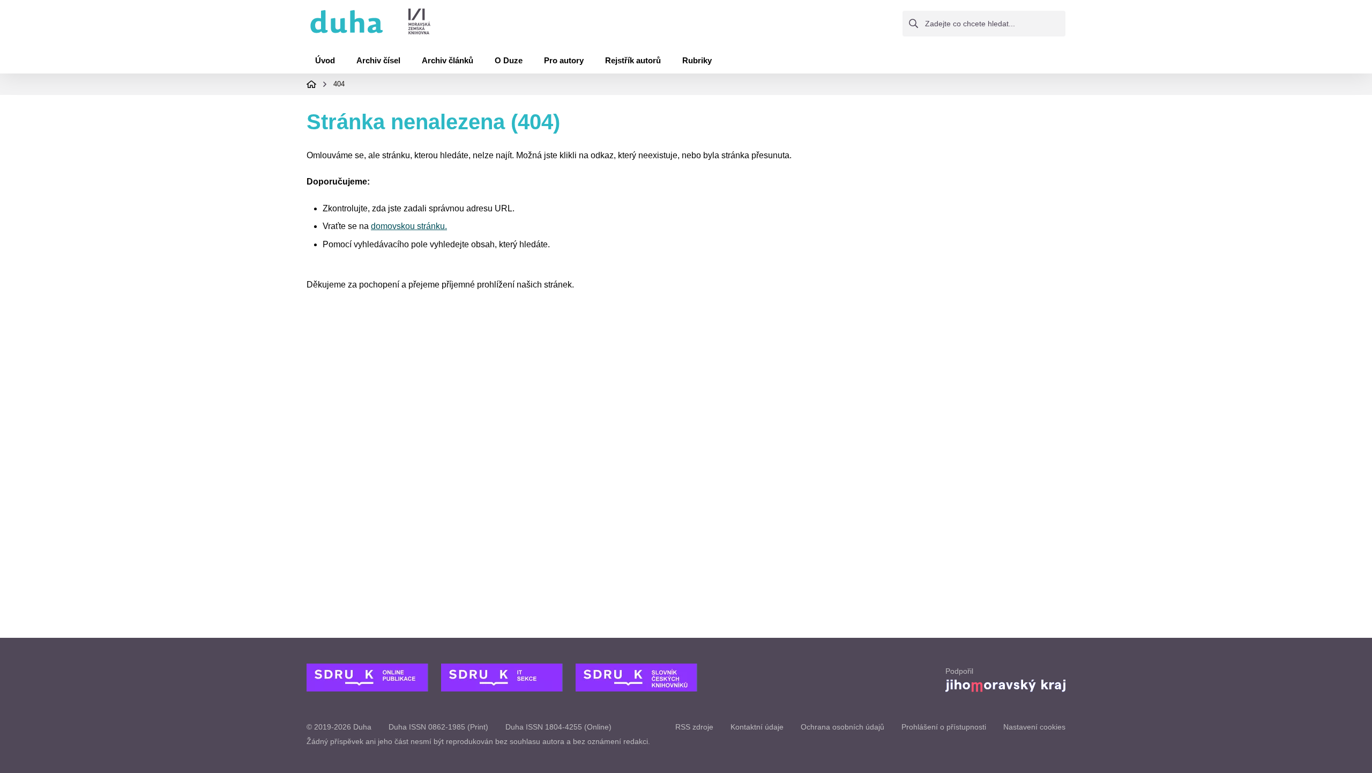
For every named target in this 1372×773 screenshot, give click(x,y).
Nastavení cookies (1034, 727)
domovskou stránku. (409, 226)
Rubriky (697, 60)
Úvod (325, 60)
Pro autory (564, 60)
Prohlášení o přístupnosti (943, 727)
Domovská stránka (311, 84)
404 (339, 84)
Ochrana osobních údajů (842, 727)
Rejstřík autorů (633, 60)
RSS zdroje (694, 727)
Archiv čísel (378, 60)
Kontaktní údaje (757, 727)
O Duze (509, 60)
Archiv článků (447, 60)
